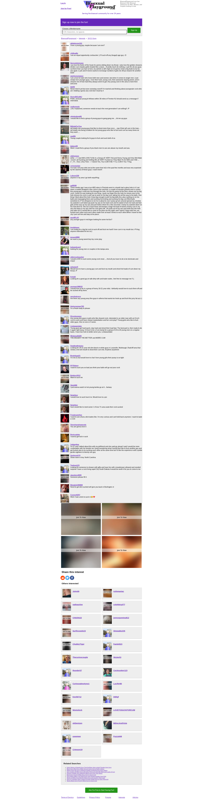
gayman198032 (76, 287)
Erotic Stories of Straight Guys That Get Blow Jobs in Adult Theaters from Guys (89, 767)
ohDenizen (74, 156)
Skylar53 (117, 657)
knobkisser (74, 227)
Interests (122, 797)
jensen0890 (75, 237)
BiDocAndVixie (120, 723)
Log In (63, 3)
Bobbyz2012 (75, 375)
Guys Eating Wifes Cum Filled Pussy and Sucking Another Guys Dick (86, 776)
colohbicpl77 (119, 605)
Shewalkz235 (119, 631)
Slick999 (73, 385)
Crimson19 (77, 750)
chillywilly (74, 53)
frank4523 (117, 644)
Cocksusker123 (120, 670)
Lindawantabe (76, 326)
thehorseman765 (77, 306)
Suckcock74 (75, 455)
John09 (76, 591)
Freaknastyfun (76, 415)
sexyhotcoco (75, 296)
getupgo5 (74, 267)
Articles (135, 797)
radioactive (78, 605)
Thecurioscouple (80, 657)
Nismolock (77, 710)
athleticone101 (76, 43)
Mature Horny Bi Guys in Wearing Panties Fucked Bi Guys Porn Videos (87, 770)
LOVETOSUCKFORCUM (124, 710)
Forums (108, 797)
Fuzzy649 (117, 736)
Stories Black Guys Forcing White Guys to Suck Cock (82, 781)
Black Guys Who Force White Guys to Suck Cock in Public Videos (85, 769)
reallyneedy (75, 107)
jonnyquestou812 (121, 618)
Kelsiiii (73, 277)
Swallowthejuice (76, 346)
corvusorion (75, 166)
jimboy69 (74, 146)
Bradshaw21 (75, 356)
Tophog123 (74, 465)
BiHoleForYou (76, 126)
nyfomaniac (118, 591)
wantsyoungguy (76, 76)
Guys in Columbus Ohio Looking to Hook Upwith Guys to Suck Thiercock (87, 779)
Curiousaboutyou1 (81, 684)
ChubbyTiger (78, 644)
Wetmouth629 (75, 336)
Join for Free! (66, 8)
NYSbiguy (74, 366)
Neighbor (74, 395)
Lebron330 (74, 176)
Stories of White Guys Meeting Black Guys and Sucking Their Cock (86, 778)
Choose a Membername (71, 29)
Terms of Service (67, 797)
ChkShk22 (77, 618)
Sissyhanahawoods (78, 425)
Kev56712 (77, 697)
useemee (77, 736)
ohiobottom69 (76, 116)
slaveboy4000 (75, 475)
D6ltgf (116, 697)
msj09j (73, 136)
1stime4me (74, 444)
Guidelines (81, 797)
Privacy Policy (94, 797)
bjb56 (72, 87)
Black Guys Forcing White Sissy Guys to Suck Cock (81, 775)
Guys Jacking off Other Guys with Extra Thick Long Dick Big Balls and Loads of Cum (91, 772)
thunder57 (77, 670)
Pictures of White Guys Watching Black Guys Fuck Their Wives (84, 773)
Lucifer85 (117, 684)
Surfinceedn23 (79, 631)
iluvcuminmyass (77, 63)
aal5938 (73, 186)
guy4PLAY (74, 218)
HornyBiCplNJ (76, 97)
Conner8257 (75, 495)
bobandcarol (75, 247)
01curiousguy (75, 316)
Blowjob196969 (76, 485)
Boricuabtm (75, 435)
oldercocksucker (77, 257)
